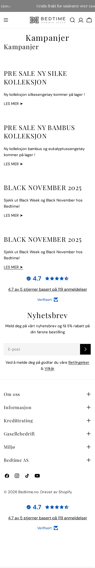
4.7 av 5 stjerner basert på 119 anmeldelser (47, 289)
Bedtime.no (28, 491)
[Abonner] (85, 349)
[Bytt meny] (6, 20)
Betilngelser (78, 362)
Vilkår (49, 368)
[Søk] (72, 20)
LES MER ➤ (13, 267)
